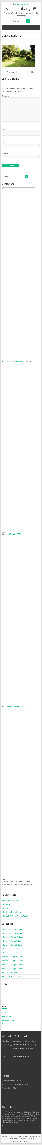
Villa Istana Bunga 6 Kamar (12, 957)
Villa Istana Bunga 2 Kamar (12, 941)
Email (4, 142)
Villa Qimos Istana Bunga (11, 912)
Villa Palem (6, 908)
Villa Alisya (6, 904)
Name (5, 129)
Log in (4, 1012)
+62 (8, 534)
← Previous (9, 72)
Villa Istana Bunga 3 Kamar (12, 945)
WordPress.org (7, 1024)
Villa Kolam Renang (9, 972)
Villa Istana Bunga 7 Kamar (12, 961)
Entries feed (6, 1016)
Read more (5, 1126)
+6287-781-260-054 (15, 361)
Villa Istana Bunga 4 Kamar (12, 949)
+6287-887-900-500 (20, 1049)
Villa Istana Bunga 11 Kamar (13, 929)
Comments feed (8, 1020)
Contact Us (26, 1141)
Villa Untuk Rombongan (11, 976)
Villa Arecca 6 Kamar (10, 900)
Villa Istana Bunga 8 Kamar (12, 965)
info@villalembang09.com (17, 706)
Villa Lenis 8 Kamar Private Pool (14, 916)
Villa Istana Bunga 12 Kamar (13, 933)
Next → (34, 72)
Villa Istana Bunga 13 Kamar (13, 937)
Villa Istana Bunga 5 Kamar (12, 953)
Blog (20, 1141)
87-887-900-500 (16, 534)
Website (5, 153)
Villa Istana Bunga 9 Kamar (12, 969)
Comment (6, 96)
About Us (7, 1107)
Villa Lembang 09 (21, 9)
